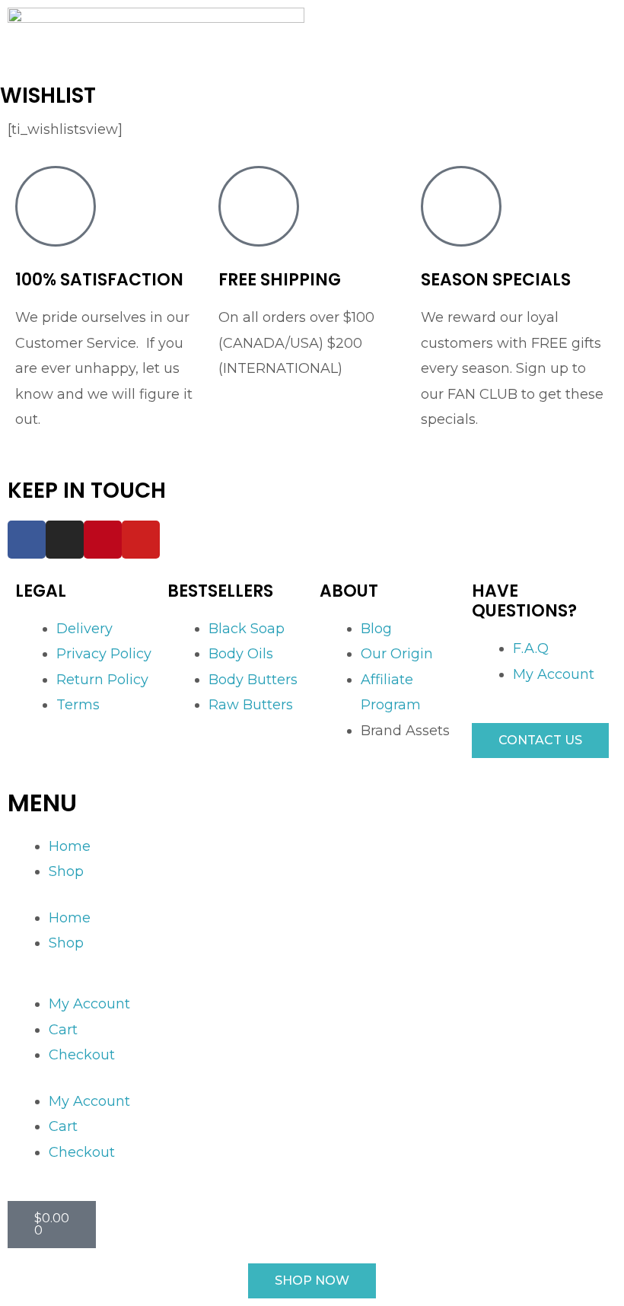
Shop (66, 871)
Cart (63, 1029)
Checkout (82, 1054)
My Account (89, 1003)
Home (70, 846)
